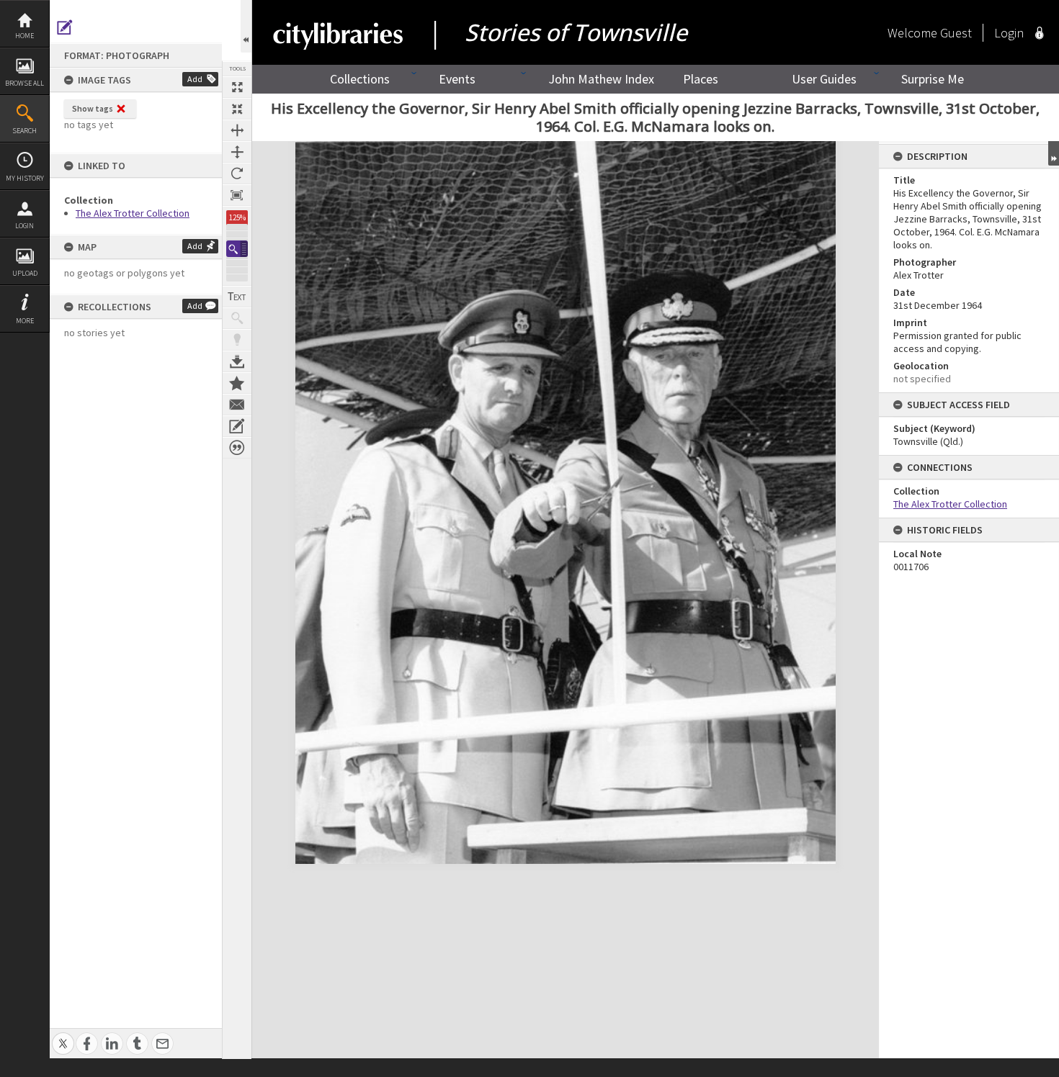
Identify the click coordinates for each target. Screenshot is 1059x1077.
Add (194, 78)
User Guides (824, 79)
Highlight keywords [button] (237, 340)
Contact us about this (237, 404)
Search (24, 130)
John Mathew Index (601, 79)
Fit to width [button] (237, 130)
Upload (24, 273)
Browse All (24, 83)
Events (457, 79)
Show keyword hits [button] (237, 318)
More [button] (25, 320)
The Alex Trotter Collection (132, 213)
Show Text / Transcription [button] (237, 296)
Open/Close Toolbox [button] (246, 26)
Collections (360, 79)
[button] (237, 248)
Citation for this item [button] (237, 448)
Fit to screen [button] (237, 109)
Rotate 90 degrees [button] (237, 173)
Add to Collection (237, 383)
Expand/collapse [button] (1053, 153)
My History (25, 178)
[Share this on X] (63, 1035)
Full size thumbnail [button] (237, 87)
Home (24, 35)
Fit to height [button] (237, 152)
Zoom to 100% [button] (237, 195)
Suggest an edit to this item (65, 27)
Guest (956, 32)
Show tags (92, 108)
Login (24, 225)
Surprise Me (932, 79)
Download (237, 361)
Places (700, 79)
